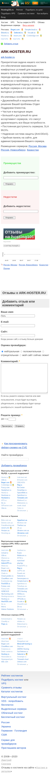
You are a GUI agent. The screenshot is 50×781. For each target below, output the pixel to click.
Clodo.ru (4, 573)
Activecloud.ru (6, 619)
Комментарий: (10, 361)
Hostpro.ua (5, 530)
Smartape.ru (21, 657)
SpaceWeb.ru (22, 493)
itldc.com (4, 662)
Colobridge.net (33, 35)
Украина (6, 726)
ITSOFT (20, 638)
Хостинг (4, 22)
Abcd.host (5, 641)
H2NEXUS (5, 591)
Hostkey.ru (5, 599)
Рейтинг (19, 10)
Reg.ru (19, 485)
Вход (3, 17)
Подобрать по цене (34, 10)
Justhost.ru (21, 550)
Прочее (6, 268)
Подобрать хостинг (12, 679)
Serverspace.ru (22, 578)
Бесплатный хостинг (13, 717)
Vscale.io (31, 33)
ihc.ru (3, 503)
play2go (20, 563)
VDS (3, 701)
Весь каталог (28, 25)
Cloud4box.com (7, 578)
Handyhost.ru (6, 490)
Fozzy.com (5, 487)
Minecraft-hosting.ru (24, 644)
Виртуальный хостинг (13, 697)
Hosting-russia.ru (7, 596)
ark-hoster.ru (8, 57)
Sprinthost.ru (22, 495)
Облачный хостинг (12, 713)
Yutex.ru (20, 508)
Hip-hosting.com (7, 594)
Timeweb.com (22, 498)
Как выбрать (42, 13)
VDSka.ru (20, 594)
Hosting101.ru (7, 10)
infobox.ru (20, 621)
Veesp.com (21, 596)
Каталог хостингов (12, 691)
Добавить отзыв (11, 44)
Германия (6, 730)
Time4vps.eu (22, 586)
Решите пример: (11, 415)
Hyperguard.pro (7, 659)
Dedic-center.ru (6, 651)
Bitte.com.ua (6, 520)
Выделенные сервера (10, 25)
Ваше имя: (7, 312)
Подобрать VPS (8, 13)
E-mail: (5, 321)
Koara (19, 553)
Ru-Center (21, 487)
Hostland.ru (5, 498)
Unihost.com (22, 662)
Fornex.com (5, 586)
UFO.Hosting (22, 591)
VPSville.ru (21, 599)
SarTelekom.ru (22, 651)
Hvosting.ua (5, 533)
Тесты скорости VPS (26, 22)
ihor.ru (3, 607)
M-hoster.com (22, 480)
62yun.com (5, 561)
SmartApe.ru (22, 490)
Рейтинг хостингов (12, 675)
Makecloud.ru (22, 624)
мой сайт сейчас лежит (35, 355)
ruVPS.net (21, 571)
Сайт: (4, 331)
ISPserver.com (6, 505)
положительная (32, 351)
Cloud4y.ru (5, 621)
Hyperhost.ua (22, 520)
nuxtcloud (20, 561)
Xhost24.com (22, 604)
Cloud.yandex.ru (7, 576)
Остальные (21, 510)
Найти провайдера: (12, 455)
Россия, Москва (38, 146)
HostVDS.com (6, 601)
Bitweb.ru (5, 33)
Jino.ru (3, 508)
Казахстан (33, 150)
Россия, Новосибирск (13, 150)
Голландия (20, 730)
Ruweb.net (21, 573)
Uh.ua (19, 528)
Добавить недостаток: (17, 206)
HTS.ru (4, 500)
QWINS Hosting (23, 649)
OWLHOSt (21, 482)
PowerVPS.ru (22, 566)
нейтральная (11, 351)
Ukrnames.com (22, 533)
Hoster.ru (5, 35)
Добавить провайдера (14, 465)
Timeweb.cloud (22, 659)
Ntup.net (20, 646)
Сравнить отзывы (11, 687)
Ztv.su (19, 607)
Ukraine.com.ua (23, 530)
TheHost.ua (21, 525)
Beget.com (15, 29)
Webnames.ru (22, 503)
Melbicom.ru (21, 555)
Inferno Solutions (7, 609)
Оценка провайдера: (13, 345)
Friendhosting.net (7, 525)
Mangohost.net (22, 641)
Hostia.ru (4, 493)
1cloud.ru (4, 553)
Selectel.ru (18, 33)
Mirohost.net (21, 523)
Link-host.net (22, 477)
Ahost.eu (4, 566)
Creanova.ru (5, 649)
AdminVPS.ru (6, 563)
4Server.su (5, 558)
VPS (12, 22)
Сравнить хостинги (26, 13)
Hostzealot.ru (6, 657)
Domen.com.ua (7, 523)
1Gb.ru (3, 480)
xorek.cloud (21, 505)
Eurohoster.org (6, 581)
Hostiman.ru (5, 495)
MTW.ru (20, 558)
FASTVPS (4, 39)
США (4, 734)
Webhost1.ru (22, 500)
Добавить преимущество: (19, 172)
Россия (5, 722)
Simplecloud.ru (31, 29)
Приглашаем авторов (13, 748)
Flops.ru (4, 624)
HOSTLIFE (18, 36)
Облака (41, 22)
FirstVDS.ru (5, 584)
